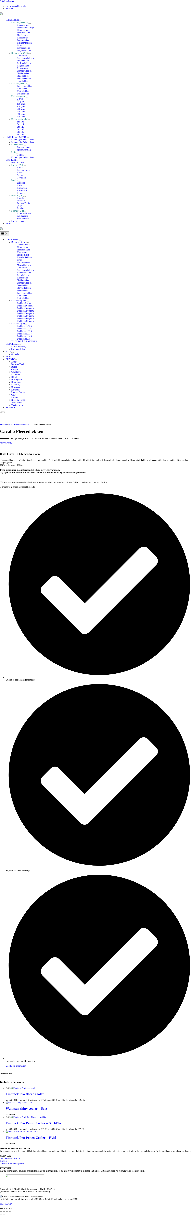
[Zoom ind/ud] (1, 1211)
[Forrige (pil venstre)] (1, 1214)
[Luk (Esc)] (9, 1211)
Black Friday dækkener (18, 424)
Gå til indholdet (7, 1)
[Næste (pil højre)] (4, 1214)
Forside (3, 424)
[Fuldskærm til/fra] (4, 1211)
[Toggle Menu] (20, 20)
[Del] (7, 1211)
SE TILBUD (6, 443)
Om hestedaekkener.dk (10, 1158)
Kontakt (3, 1161)
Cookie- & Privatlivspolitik (12, 1163)
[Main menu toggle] (4, 233)
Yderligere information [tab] (16, 1066)
